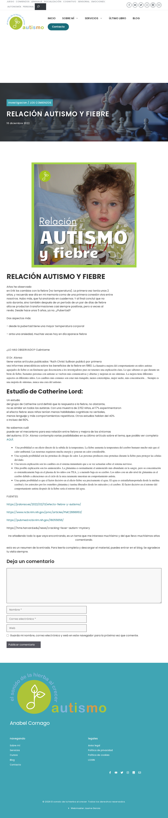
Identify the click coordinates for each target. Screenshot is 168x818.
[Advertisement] (84, 58)
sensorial (84, 1)
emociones (98, 1)
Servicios (91, 18)
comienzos (22, 1)
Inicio (52, 18)
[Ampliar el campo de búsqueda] (40, 6)
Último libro (117, 18)
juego (10, 1)
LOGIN (91, 760)
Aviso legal (94, 745)
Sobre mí (68, 18)
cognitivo (69, 1)
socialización (52, 1)
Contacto (58, 26)
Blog (136, 18)
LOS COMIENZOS (40, 102)
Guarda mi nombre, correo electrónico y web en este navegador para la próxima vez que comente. (74, 635)
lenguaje (36, 1)
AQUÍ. (10, 439)
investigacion (17, 102)
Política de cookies (98, 755)
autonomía (14, 6)
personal (28, 6)
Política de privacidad (100, 750)
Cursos (14, 755)
